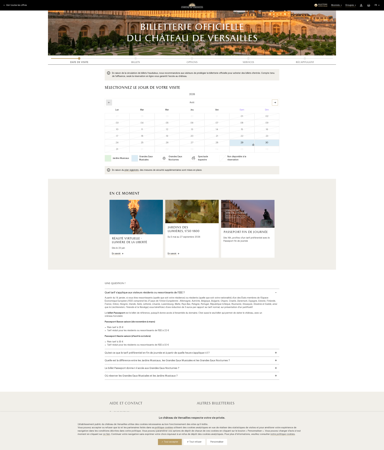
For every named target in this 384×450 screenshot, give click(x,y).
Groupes (349, 5)
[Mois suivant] (275, 103)
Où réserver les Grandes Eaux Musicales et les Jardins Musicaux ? (141, 376)
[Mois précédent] (109, 103)
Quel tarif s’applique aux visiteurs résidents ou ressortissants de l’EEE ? (145, 292)
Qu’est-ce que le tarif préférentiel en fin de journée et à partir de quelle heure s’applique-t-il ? (157, 353)
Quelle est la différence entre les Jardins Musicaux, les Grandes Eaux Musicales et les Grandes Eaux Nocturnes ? (167, 360)
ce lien (106, 434)
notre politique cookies (282, 434)
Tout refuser (195, 442)
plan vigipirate (132, 170)
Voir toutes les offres (16, 5)
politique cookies (164, 427)
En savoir (116, 254)
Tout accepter (170, 442)
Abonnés (335, 5)
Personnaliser (217, 442)
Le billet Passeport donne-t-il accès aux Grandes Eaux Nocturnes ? (142, 368)
